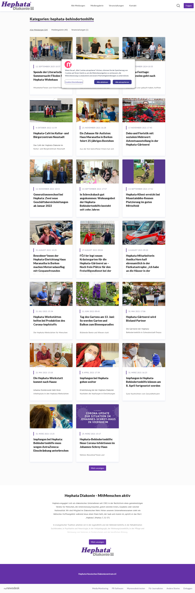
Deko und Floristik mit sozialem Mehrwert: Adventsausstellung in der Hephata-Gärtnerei (142, 139)
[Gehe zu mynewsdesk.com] (12, 588)
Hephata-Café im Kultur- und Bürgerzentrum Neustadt (51, 135)
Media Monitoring (100, 588)
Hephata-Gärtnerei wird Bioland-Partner (141, 318)
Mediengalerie (97, 5)
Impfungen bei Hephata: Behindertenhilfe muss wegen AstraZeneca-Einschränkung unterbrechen (50, 445)
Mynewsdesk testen (136, 588)
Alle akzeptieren (122, 82)
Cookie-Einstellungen (74, 82)
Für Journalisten (156, 588)
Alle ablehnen (102, 82)
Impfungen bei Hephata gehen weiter (94, 380)
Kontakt (132, 5)
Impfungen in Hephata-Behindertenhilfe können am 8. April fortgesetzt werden (143, 381)
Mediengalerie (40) (59, 29)
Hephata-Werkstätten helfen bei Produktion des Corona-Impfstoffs (49, 320)
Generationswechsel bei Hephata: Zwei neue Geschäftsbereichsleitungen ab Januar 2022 (50, 200)
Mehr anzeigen (97, 468)
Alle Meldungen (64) (39, 29)
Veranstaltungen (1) (79, 29)
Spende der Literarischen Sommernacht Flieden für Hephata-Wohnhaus (48, 75)
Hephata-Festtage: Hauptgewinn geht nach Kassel (140, 75)
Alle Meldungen (78, 5)
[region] (98, 73)
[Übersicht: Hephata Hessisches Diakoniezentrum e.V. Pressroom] (17, 5)
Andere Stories (173, 588)
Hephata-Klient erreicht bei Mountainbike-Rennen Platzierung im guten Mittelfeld (143, 200)
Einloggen (187, 588)
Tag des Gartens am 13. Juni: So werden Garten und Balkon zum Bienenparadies (97, 320)
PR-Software (117, 588)
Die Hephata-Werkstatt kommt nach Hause (48, 380)
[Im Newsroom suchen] (178, 5)
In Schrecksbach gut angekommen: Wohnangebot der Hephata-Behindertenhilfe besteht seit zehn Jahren (97, 202)
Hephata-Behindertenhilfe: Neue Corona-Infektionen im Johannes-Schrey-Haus (97, 443)
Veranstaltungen (116, 5)
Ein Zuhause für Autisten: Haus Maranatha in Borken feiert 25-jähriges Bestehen (97, 137)
